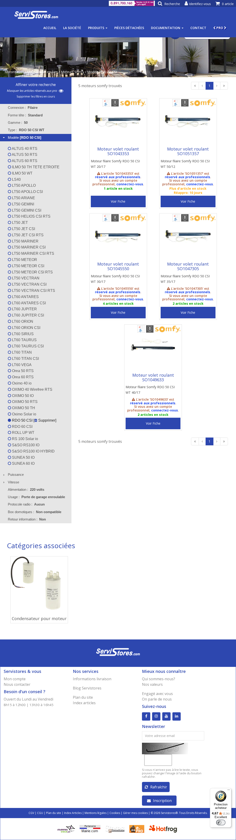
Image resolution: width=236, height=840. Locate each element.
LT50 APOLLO (23, 185)
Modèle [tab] (24, 137)
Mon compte (15, 678)
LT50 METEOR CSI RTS (32, 272)
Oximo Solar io (23, 414)
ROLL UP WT (22, 433)
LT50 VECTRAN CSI (29, 284)
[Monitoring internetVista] (66, 828)
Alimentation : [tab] (26, 489)
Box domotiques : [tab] (34, 512)
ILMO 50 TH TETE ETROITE (35, 167)
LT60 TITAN (21, 352)
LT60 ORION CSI (25, 328)
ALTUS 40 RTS (24, 149)
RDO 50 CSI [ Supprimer (33, 420)
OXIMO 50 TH (23, 408)
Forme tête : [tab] (25, 115)
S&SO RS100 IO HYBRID (33, 451)
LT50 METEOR (24, 260)
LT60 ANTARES (25, 297)
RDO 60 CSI (21, 427)
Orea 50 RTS (22, 371)
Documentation (166, 28)
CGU (40, 813)
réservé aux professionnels (117, 177)
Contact (198, 28)
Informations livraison (92, 678)
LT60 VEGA (21, 365)
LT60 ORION (22, 321)
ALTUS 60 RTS (24, 161)
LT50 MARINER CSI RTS (32, 253)
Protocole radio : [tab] (26, 504)
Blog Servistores (87, 688)
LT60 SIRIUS (22, 334)
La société (72, 28)
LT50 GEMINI (22, 204)
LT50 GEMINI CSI (26, 210)
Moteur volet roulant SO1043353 (118, 151)
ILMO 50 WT (21, 173)
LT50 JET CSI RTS (27, 235)
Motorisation (14, 72)
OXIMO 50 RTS (24, 402)
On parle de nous (157, 699)
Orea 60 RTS (22, 377)
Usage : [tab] (36, 497)
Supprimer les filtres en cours (36, 96)
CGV (31, 813)
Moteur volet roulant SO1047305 (188, 266)
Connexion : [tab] (23, 107)
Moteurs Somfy (72, 72)
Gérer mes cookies (135, 813)
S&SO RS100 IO (25, 445)
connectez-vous (129, 184)
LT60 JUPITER (24, 309)
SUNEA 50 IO (23, 457)
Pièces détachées (129, 28)
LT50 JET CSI (23, 229)
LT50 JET (19, 223)
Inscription (162, 800)
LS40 (16, 179)
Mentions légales (95, 813)
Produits (96, 28)
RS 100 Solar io (24, 439)
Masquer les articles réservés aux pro (32, 91)
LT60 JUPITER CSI (27, 315)
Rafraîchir (158, 787)
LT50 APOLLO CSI (27, 192)
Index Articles (73, 813)
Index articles (84, 702)
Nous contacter (17, 684)
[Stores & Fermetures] (115, 828)
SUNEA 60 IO (23, 463)
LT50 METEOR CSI (27, 266)
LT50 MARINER (24, 241)
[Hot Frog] (164, 828)
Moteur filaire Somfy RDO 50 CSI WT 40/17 (150, 390)
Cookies (114, 813)
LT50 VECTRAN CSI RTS (33, 291)
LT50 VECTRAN (25, 278)
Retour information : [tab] (27, 519)
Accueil (49, 28)
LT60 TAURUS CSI (27, 346)
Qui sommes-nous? (158, 678)
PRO (219, 28)
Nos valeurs (152, 684)
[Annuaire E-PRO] (136, 828)
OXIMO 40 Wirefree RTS (31, 389)
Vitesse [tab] (13, 482)
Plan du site (83, 697)
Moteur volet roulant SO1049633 (153, 377)
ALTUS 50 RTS (24, 155)
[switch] (220, 822)
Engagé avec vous (157, 693)
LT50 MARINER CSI (28, 247)
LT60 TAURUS (24, 340)
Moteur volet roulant (42, 72)
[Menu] (228, 791)
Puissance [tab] (16, 474)
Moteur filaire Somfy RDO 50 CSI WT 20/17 (115, 164)
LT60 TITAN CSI (25, 359)
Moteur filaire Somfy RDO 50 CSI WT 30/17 (115, 279)
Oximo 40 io (21, 383)
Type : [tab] (26, 130)
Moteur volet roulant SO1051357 (188, 151)
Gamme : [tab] (18, 122)
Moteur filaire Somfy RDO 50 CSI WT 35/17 (185, 279)
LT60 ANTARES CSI (28, 303)
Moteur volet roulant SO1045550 (118, 266)
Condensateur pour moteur (39, 618)
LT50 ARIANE (23, 198)
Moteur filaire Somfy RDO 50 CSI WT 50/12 (185, 164)
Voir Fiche (118, 201)
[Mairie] (90, 828)
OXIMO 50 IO (22, 396)
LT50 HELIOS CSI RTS (30, 216)
